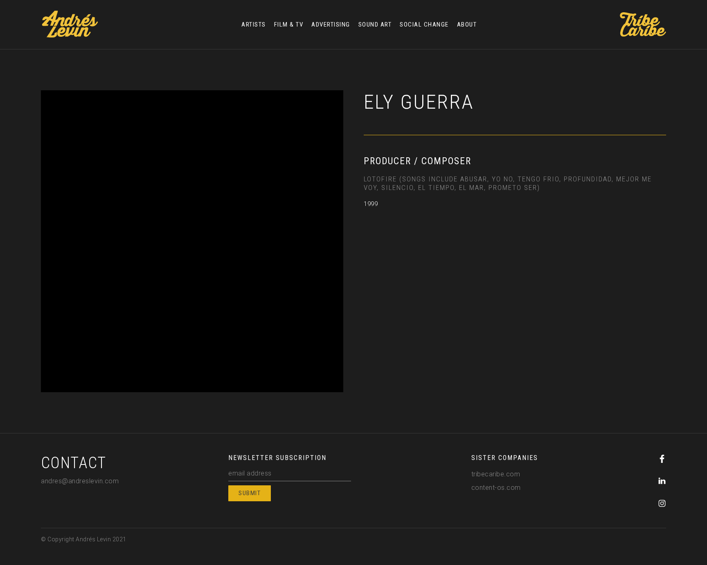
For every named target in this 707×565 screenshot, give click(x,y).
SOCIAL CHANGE (424, 24)
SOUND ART (375, 24)
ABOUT (467, 24)
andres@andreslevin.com (80, 481)
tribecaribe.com (495, 474)
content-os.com (496, 487)
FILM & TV (289, 24)
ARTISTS (253, 24)
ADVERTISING (330, 24)
